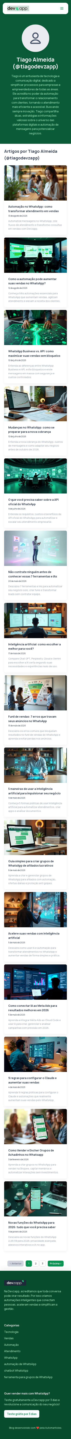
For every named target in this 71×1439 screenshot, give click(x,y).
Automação (11, 1345)
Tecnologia (11, 1332)
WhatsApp (11, 1358)
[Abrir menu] (62, 8)
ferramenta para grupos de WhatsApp (28, 1377)
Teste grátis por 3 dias (22, 1414)
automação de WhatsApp (20, 1364)
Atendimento (12, 1351)
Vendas (9, 1338)
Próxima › (56, 1263)
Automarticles (53, 1427)
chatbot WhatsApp (16, 1370)
